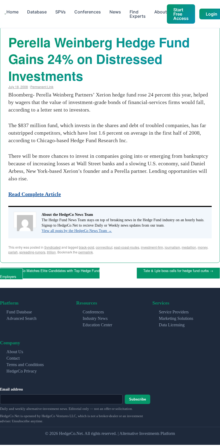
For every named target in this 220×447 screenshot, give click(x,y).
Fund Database (19, 310)
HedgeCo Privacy (21, 369)
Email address (11, 387)
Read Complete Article (34, 194)
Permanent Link (41, 86)
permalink (85, 252)
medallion (189, 247)
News (115, 12)
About (160, 12)
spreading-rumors (32, 252)
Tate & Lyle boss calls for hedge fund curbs (178, 270)
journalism (172, 247)
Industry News (95, 316)
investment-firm (152, 247)
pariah (13, 252)
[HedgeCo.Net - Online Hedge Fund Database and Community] (5, 14)
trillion (51, 252)
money (202, 247)
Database (37, 12)
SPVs (60, 12)
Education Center (97, 323)
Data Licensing (172, 323)
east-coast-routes (126, 247)
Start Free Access (181, 14)
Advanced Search (21, 316)
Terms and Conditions (25, 362)
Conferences (87, 12)
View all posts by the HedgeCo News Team (77, 231)
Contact (13, 356)
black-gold (86, 247)
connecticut (104, 247)
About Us (14, 349)
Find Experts (138, 14)
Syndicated (52, 247)
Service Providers (174, 310)
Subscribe (137, 397)
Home (12, 12)
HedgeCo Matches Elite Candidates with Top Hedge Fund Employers (50, 272)
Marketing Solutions (176, 316)
